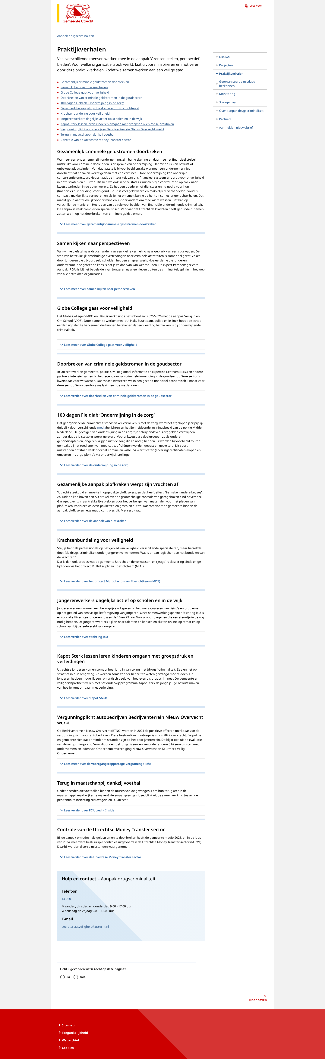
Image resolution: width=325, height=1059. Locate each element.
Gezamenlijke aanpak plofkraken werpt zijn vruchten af (100, 108)
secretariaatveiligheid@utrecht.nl (85, 927)
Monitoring (227, 94)
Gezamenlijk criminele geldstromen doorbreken (95, 82)
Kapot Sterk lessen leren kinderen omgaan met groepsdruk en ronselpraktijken (117, 124)
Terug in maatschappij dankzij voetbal (87, 134)
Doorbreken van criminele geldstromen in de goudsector (101, 98)
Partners (225, 119)
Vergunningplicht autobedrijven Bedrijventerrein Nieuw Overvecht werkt (112, 129)
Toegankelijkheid (75, 1033)
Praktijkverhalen (231, 74)
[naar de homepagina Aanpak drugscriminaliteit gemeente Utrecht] (75, 14)
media (101, 427)
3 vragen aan (228, 102)
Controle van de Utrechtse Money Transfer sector (96, 140)
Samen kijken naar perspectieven (84, 87)
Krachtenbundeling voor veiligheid (85, 113)
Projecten (226, 65)
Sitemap (68, 1025)
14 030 (66, 899)
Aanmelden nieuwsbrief (236, 127)
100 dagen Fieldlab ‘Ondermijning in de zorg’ (92, 103)
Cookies (68, 1048)
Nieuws (224, 57)
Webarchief (70, 1040)
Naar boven (258, 1000)
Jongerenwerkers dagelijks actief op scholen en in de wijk (101, 119)
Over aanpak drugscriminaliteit (241, 111)
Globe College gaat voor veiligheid (85, 92)
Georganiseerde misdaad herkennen (237, 83)
